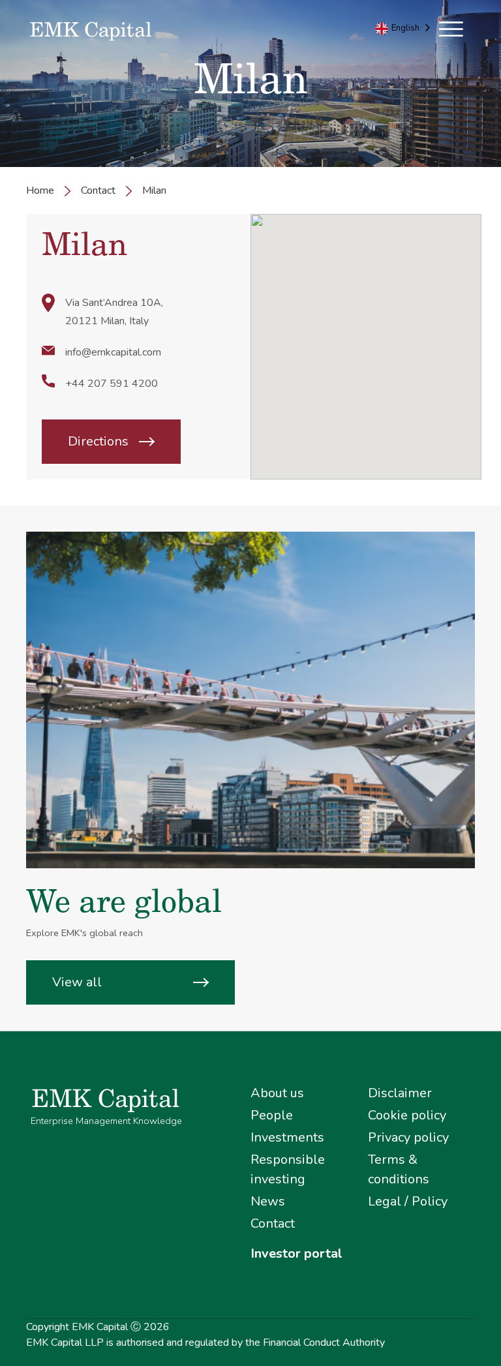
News (267, 1201)
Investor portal (296, 1253)
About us (277, 1093)
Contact (98, 190)
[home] (138, 32)
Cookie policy (407, 1115)
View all (77, 982)
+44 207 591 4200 (111, 383)
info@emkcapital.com (113, 352)
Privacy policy (408, 1137)
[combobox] (404, 28)
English (405, 28)
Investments (287, 1137)
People (271, 1115)
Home (40, 190)
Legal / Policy (408, 1201)
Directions (98, 441)
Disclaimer (400, 1093)
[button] (451, 23)
